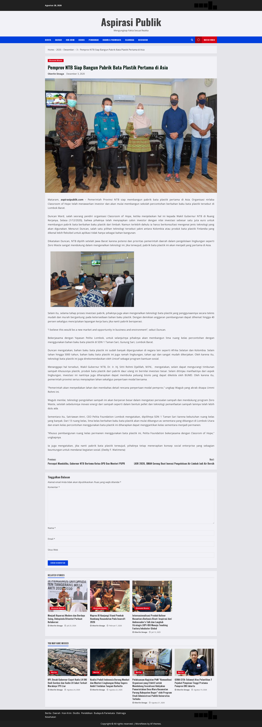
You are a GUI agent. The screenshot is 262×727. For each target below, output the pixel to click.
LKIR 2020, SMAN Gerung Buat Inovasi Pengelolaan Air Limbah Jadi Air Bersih (174, 461)
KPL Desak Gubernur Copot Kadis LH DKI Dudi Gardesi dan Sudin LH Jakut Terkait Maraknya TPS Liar (67, 683)
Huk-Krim (70, 39)
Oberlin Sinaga (56, 73)
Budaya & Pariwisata (112, 39)
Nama (52, 527)
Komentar (54, 487)
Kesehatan (143, 39)
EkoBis (81, 39)
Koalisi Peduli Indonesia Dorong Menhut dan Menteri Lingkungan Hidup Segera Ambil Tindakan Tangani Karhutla (109, 683)
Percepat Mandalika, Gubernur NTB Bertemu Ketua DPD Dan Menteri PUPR (86, 461)
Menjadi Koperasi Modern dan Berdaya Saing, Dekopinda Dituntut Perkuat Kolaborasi (66, 619)
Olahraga (129, 39)
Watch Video (209, 39)
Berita (48, 39)
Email (51, 538)
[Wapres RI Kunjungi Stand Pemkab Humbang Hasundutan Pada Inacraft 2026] (110, 596)
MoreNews (141, 723)
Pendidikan (94, 39)
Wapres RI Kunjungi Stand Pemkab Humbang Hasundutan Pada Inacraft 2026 (107, 619)
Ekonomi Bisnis (55, 60)
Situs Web (53, 549)
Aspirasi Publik (131, 21)
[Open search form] (192, 39)
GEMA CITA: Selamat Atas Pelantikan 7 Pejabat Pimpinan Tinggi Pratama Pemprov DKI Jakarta (193, 683)
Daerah (58, 39)
